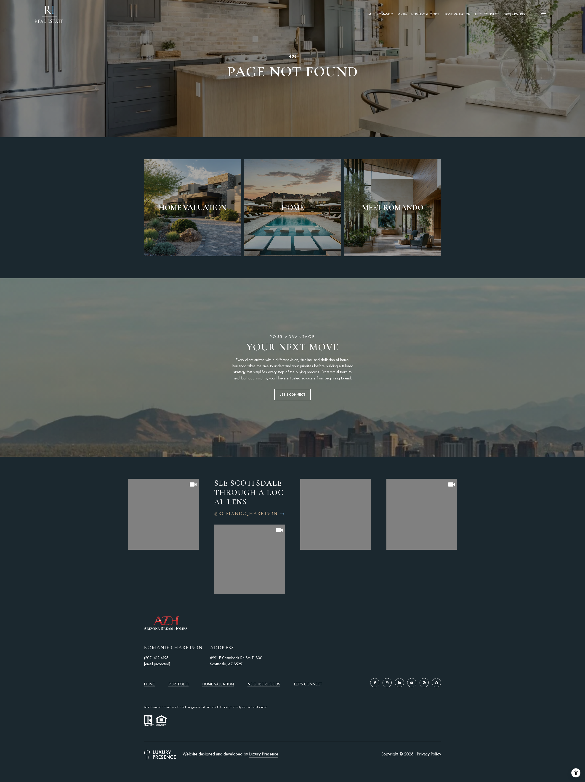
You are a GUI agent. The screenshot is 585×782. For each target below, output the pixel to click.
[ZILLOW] (436, 682)
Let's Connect (308, 684)
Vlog (402, 14)
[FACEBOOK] (374, 682)
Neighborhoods (425, 14)
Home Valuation (457, 14)
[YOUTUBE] (411, 682)
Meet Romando (380, 14)
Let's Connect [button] (292, 394)
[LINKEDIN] (399, 682)
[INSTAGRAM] (387, 682)
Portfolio (178, 684)
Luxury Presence (263, 754)
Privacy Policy (429, 754)
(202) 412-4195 (514, 14)
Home (149, 684)
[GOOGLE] (424, 682)
